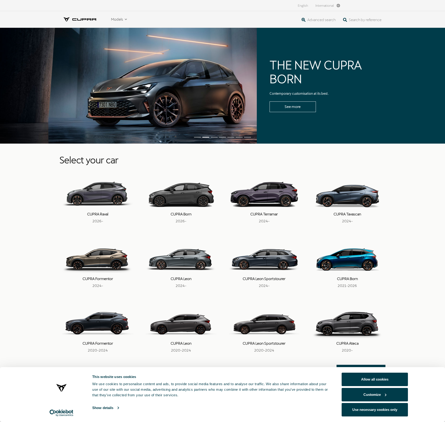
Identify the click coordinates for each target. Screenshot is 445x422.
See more (293, 106)
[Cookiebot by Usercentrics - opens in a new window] (61, 412)
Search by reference (364, 19)
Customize (372, 395)
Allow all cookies (374, 379)
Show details (102, 408)
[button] (33, 86)
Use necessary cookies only (374, 410)
